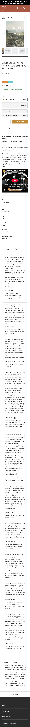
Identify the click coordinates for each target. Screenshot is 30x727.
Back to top (15, 694)
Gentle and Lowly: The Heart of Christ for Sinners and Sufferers (13, 18)
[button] (24, 8)
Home (3, 16)
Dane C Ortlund (6, 73)
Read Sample (15, 58)
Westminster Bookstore (10, 723)
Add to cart (20, 121)
